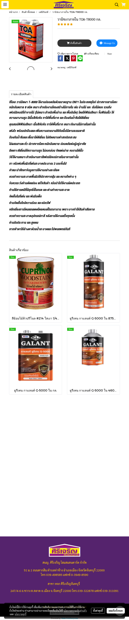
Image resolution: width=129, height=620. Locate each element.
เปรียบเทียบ (93, 53)
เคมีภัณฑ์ (71, 67)
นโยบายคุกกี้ (20, 614)
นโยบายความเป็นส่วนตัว (75, 610)
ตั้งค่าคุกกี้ (98, 610)
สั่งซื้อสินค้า (76, 43)
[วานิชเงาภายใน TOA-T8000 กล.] (30, 40)
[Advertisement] (64, 448)
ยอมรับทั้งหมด (116, 610)
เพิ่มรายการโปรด (69, 53)
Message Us (109, 43)
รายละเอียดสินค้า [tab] (21, 94)
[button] (115, 5)
